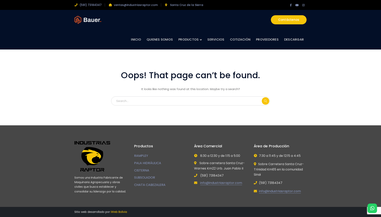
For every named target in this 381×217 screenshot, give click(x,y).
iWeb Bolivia (119, 212)
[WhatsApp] (372, 208)
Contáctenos (288, 20)
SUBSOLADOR (144, 177)
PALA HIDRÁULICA (147, 163)
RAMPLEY (141, 155)
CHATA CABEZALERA (149, 185)
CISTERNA (141, 170)
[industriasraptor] (87, 19)
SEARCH (265, 101)
